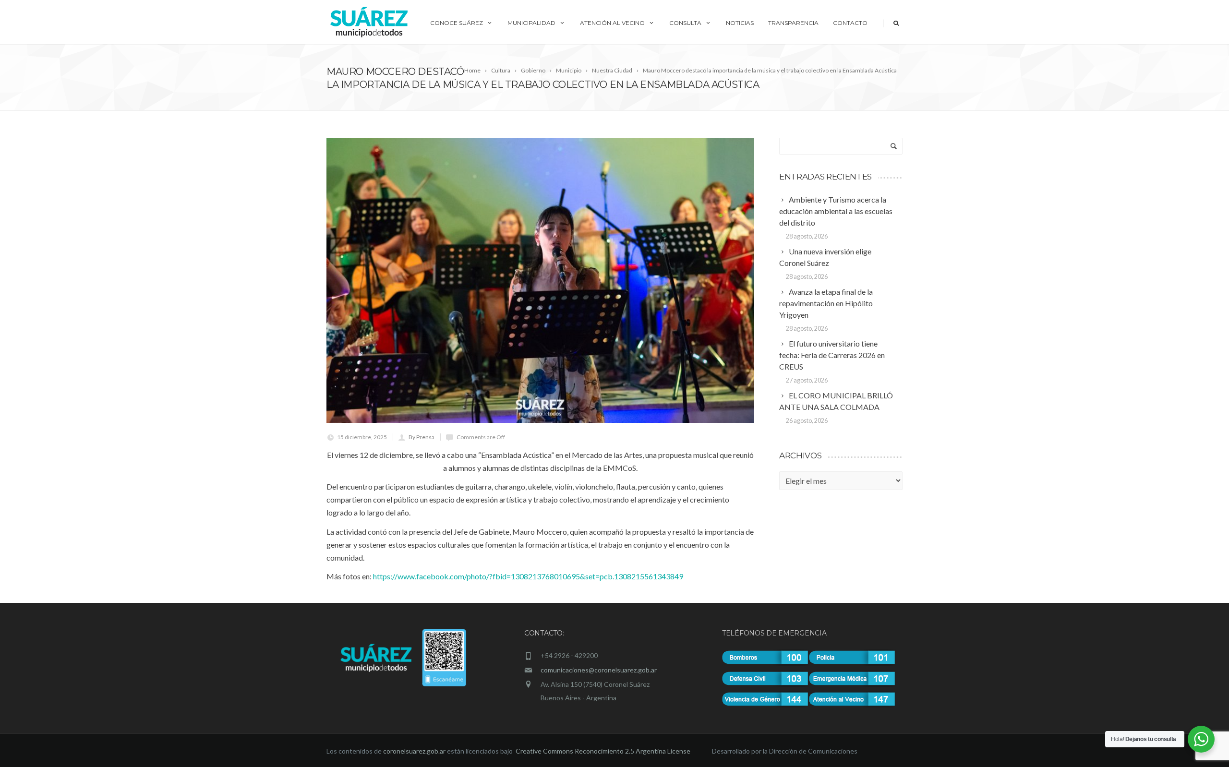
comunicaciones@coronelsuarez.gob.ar (599, 670)
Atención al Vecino (612, 22)
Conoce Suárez (456, 22)
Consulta (685, 22)
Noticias (740, 22)
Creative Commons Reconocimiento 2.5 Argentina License (604, 751)
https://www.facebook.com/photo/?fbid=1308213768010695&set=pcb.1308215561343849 (528, 576)
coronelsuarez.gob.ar (414, 751)
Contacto (850, 22)
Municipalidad (531, 22)
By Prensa (421, 437)
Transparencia (793, 22)
